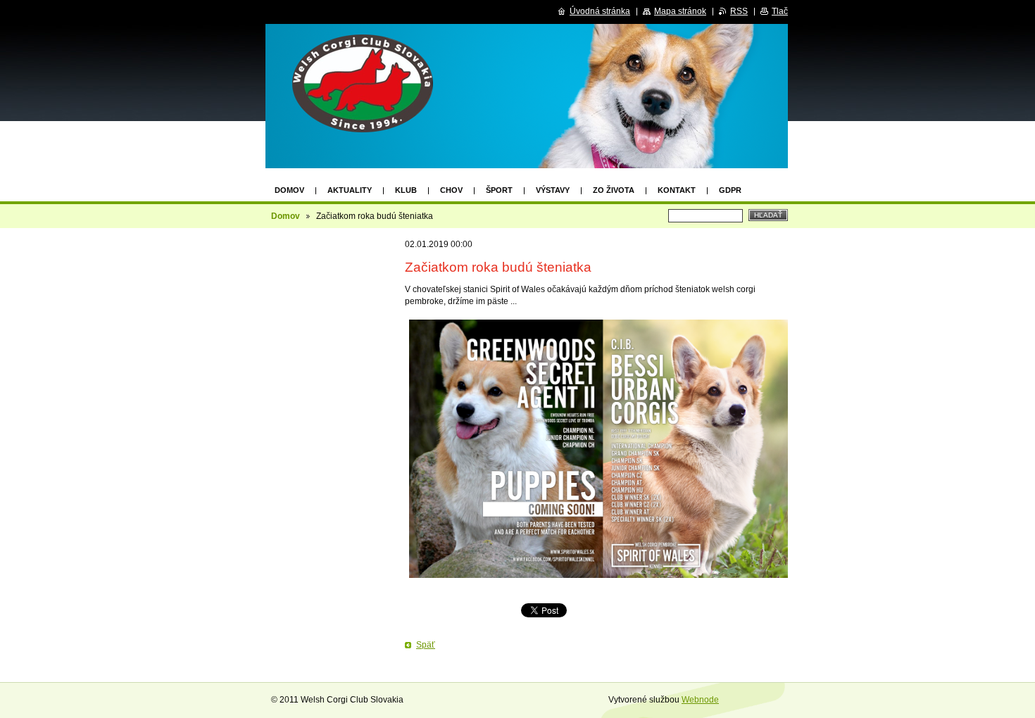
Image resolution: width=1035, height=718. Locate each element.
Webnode (700, 700)
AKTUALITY (349, 190)
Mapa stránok (680, 11)
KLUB (406, 190)
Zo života (613, 190)
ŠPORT (499, 190)
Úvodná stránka (600, 11)
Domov (289, 190)
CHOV (451, 190)
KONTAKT (677, 190)
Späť (425, 645)
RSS (739, 11)
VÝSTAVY (553, 190)
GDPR (730, 190)
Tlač (780, 11)
